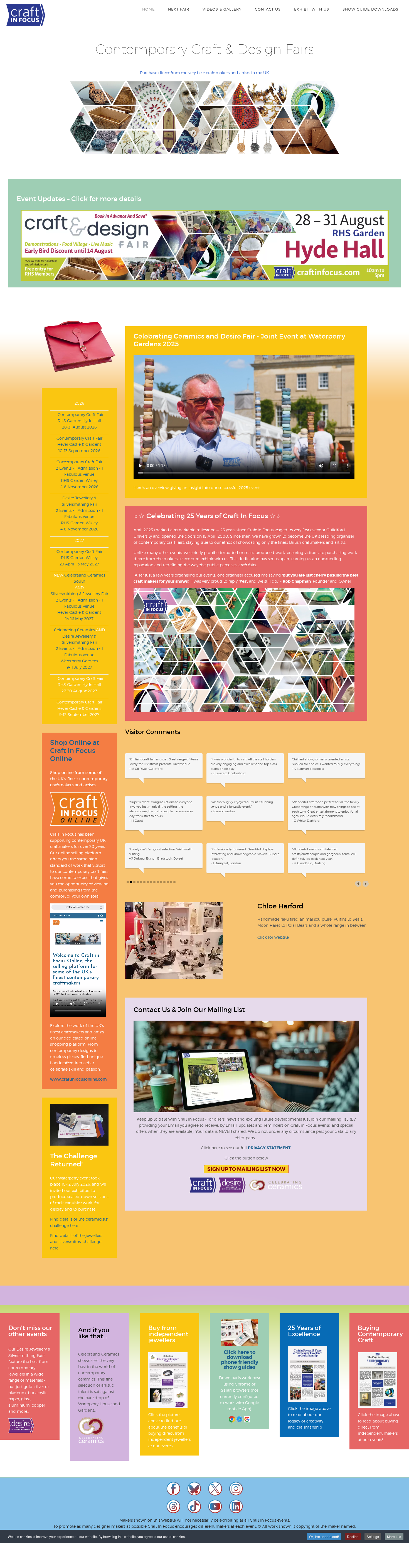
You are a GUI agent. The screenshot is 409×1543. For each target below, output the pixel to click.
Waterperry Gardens (79, 660)
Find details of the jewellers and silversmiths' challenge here (76, 1241)
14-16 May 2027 (79, 618)
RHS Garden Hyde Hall (79, 420)
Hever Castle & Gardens (79, 444)
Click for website (273, 937)
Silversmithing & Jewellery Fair (79, 593)
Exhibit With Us (311, 9)
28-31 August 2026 (79, 427)
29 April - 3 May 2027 (79, 564)
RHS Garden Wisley (79, 480)
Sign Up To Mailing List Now (246, 1169)
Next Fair (178, 9)
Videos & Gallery (222, 9)
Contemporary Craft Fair (79, 414)
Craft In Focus (25, 15)
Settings (373, 1536)
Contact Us (268, 9)
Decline (353, 1536)
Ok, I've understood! (324, 1536)
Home (148, 9)
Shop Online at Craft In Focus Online (74, 750)
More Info (394, 1536)
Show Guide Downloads (370, 9)
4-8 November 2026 (79, 486)
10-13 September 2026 (79, 450)
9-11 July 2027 (79, 667)
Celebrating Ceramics (74, 629)
